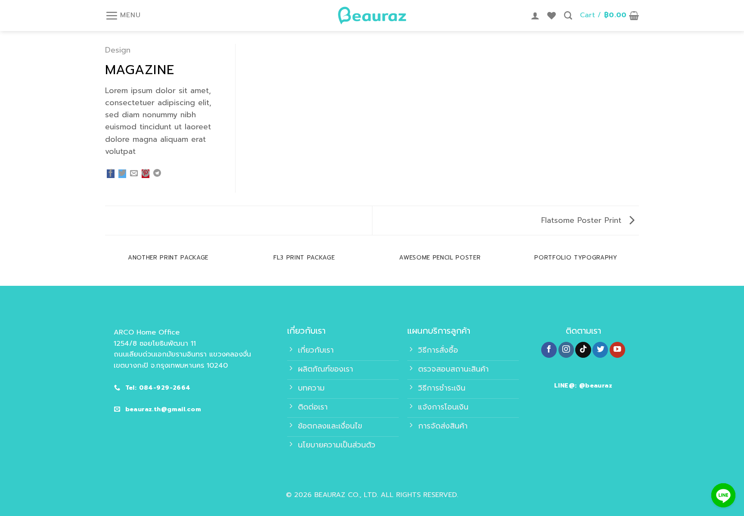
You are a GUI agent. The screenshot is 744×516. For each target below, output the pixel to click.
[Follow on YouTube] (617, 350)
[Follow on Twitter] (600, 350)
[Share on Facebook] (111, 173)
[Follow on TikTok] (583, 350)
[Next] (638, 266)
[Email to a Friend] (134, 173)
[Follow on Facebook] (549, 350)
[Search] (568, 15)
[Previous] (105, 266)
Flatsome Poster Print (582, 220)
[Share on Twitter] (122, 173)
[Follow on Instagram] (566, 350)
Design (117, 50)
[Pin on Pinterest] (145, 173)
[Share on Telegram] (157, 173)
